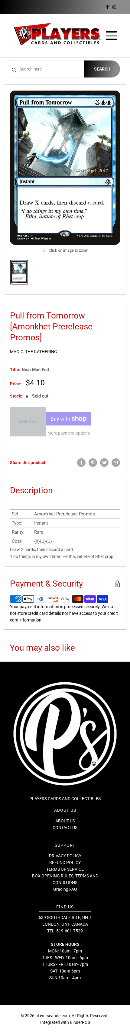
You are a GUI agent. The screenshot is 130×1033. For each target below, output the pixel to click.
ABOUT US (65, 820)
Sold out (28, 422)
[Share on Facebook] (81, 462)
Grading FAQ (65, 889)
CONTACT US (65, 827)
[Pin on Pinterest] (93, 462)
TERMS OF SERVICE (65, 869)
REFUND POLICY (65, 862)
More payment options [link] (68, 433)
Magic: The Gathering (33, 351)
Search (102, 69)
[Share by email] (116, 462)
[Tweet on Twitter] (104, 462)
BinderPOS (80, 1022)
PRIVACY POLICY (65, 855)
